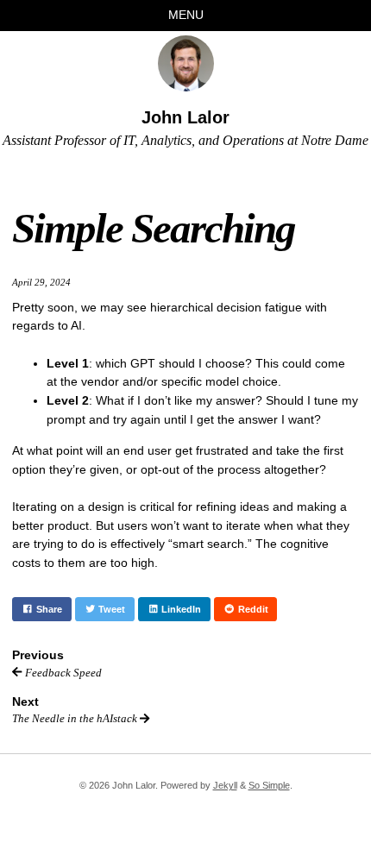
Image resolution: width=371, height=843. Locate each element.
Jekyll (225, 785)
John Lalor (185, 117)
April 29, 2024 (41, 282)
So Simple (269, 785)
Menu (186, 15)
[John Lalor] (186, 63)
